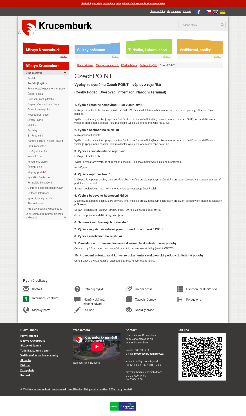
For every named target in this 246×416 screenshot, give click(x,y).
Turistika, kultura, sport (147, 49)
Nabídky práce (144, 310)
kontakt (128, 389)
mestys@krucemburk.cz (149, 353)
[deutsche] (223, 11)
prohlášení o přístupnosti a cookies (88, 389)
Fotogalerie (193, 299)
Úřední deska (143, 289)
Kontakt (187, 11)
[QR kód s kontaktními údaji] (202, 356)
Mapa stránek (174, 11)
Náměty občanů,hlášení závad (94, 301)
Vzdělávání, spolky (195, 49)
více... (64, 56)
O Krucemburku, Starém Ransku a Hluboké (44, 215)
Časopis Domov (145, 299)
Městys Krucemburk (43, 49)
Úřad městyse (129, 65)
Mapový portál (41, 310)
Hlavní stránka (157, 11)
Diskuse (89, 310)
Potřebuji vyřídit (148, 65)
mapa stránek (59, 389)
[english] (215, 11)
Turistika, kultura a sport (35, 350)
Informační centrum (45, 298)
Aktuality (25, 360)
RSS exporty (115, 389)
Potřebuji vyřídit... (95, 289)
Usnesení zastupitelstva (201, 289)
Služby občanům (91, 49)
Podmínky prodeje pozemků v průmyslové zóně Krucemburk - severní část (123, 3)
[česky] (208, 11)
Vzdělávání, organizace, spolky (39, 355)
